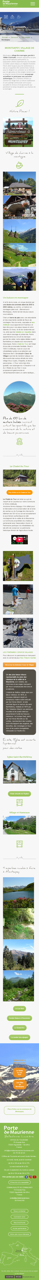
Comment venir (19, 1217)
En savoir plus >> (29, 1277)
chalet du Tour (22, 344)
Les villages (25, 37)
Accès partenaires (19, 1228)
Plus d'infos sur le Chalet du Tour (19, 492)
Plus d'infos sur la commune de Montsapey (20, 1110)
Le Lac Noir (19, 1008)
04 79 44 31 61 (19, 1200)
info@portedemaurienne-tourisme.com (19, 1151)
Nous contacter (20, 1211)
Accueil (5, 37)
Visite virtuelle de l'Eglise (19, 794)
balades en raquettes (24, 332)
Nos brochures (19, 1223)
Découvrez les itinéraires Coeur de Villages (19, 665)
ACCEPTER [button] (9, 1277)
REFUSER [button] (18, 1277)
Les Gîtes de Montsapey (20, 1085)
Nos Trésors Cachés (28, 658)
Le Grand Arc (19, 1028)
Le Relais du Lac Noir (19, 1073)
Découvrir (14, 37)
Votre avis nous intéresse (19, 1234)
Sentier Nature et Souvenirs (19, 1018)
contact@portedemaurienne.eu (19, 1198)
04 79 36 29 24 (19, 1153)
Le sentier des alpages (19, 1037)
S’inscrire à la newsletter (19, 1182)
